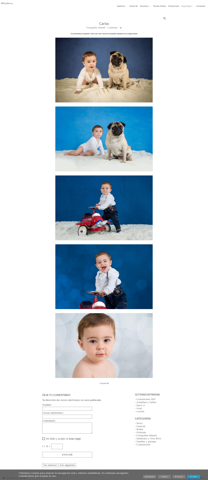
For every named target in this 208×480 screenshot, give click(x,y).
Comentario (48, 421)
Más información (150, 477)
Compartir (103, 383)
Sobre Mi (133, 6)
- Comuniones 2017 (145, 399)
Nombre (46, 405)
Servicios (144, 6)
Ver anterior (50, 465)
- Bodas (139, 429)
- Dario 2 (140, 405)
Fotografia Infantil (96, 28)
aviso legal (75, 438)
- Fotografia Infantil (146, 435)
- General (140, 426)
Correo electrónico (52, 413)
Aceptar (194, 477)
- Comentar (112, 28)
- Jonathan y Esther (146, 402)
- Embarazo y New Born (148, 438)
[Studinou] (7, 4)
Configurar (164, 477)
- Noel (138, 408)
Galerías (121, 6)
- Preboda (140, 432)
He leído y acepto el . (62, 439)
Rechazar (179, 477)
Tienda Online (159, 6)
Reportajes (186, 6)
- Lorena (139, 411)
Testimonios (173, 6)
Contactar (200, 6)
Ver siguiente (67, 465)
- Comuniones (142, 444)
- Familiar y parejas (145, 441)
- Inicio (139, 423)
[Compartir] (121, 28)
